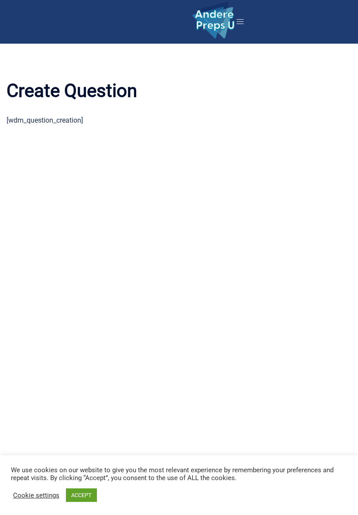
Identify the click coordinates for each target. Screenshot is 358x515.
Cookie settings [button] (36, 495)
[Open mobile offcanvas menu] (240, 22)
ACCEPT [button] (81, 495)
